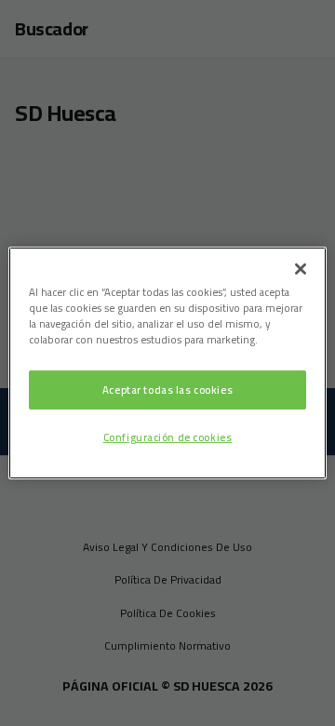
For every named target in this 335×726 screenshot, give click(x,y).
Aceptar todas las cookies (167, 389)
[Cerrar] (300, 269)
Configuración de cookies (168, 437)
